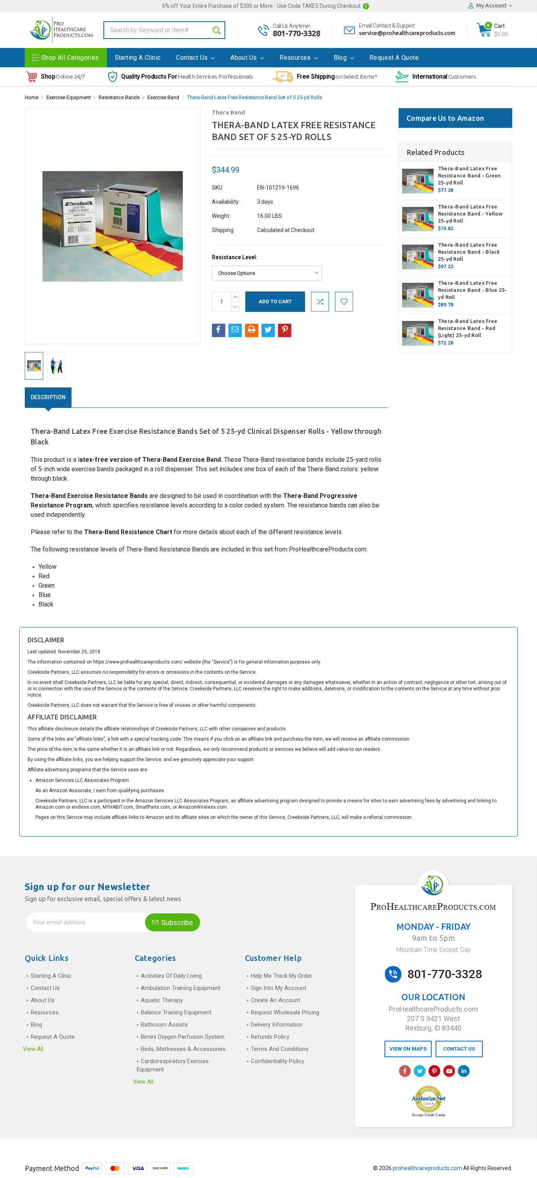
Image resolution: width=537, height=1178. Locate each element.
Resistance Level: (234, 257)
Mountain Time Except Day (433, 949)
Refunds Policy (270, 1036)
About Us (244, 57)
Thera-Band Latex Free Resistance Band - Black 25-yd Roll (469, 252)
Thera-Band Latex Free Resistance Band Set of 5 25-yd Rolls (254, 97)
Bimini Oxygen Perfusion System (182, 1036)
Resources (296, 57)
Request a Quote (394, 57)
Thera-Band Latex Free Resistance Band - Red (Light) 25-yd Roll (467, 328)
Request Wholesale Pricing (285, 1012)
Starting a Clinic (138, 57)
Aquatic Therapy (162, 1000)
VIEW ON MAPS (408, 1049)
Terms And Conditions (280, 1049)
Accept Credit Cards (428, 1115)
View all (33, 1049)
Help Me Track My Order (281, 975)
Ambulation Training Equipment (181, 988)
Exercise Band (163, 97)
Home (32, 97)
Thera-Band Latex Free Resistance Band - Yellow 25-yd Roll (470, 213)
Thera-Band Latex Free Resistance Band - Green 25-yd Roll (469, 175)
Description (48, 397)
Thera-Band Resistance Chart (128, 532)
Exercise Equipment (68, 97)
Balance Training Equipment (176, 1012)
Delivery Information (277, 1024)
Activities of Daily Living (171, 975)
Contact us (192, 57)
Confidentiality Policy (277, 1061)
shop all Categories (70, 57)
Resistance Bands (119, 97)
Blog (341, 57)
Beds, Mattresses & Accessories (183, 1049)
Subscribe (176, 922)
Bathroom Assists (164, 1024)
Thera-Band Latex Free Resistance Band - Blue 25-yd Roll (472, 290)
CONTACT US (459, 1049)
